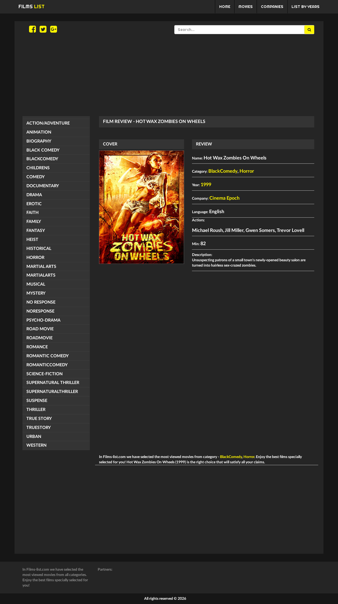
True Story (39, 419)
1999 (206, 184)
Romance (37, 347)
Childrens (38, 168)
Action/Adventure (48, 123)
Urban (33, 436)
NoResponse (40, 311)
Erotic (34, 204)
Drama (34, 195)
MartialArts (40, 275)
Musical (35, 284)
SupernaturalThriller (52, 392)
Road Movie (40, 329)
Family (33, 221)
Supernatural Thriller (52, 383)
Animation (38, 132)
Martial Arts (41, 266)
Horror (35, 257)
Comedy (35, 177)
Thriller (35, 410)
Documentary (42, 186)
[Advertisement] (169, 75)
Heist (32, 239)
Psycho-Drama (43, 320)
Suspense (36, 401)
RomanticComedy (47, 365)
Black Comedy (42, 150)
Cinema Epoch (224, 198)
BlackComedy (42, 159)
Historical (38, 248)
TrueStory (38, 427)
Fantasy (35, 230)
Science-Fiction (44, 374)
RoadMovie (39, 338)
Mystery (35, 293)
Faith (32, 213)
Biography (38, 141)
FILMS (31, 6)
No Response (40, 302)
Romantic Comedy (47, 356)
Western (36, 445)
